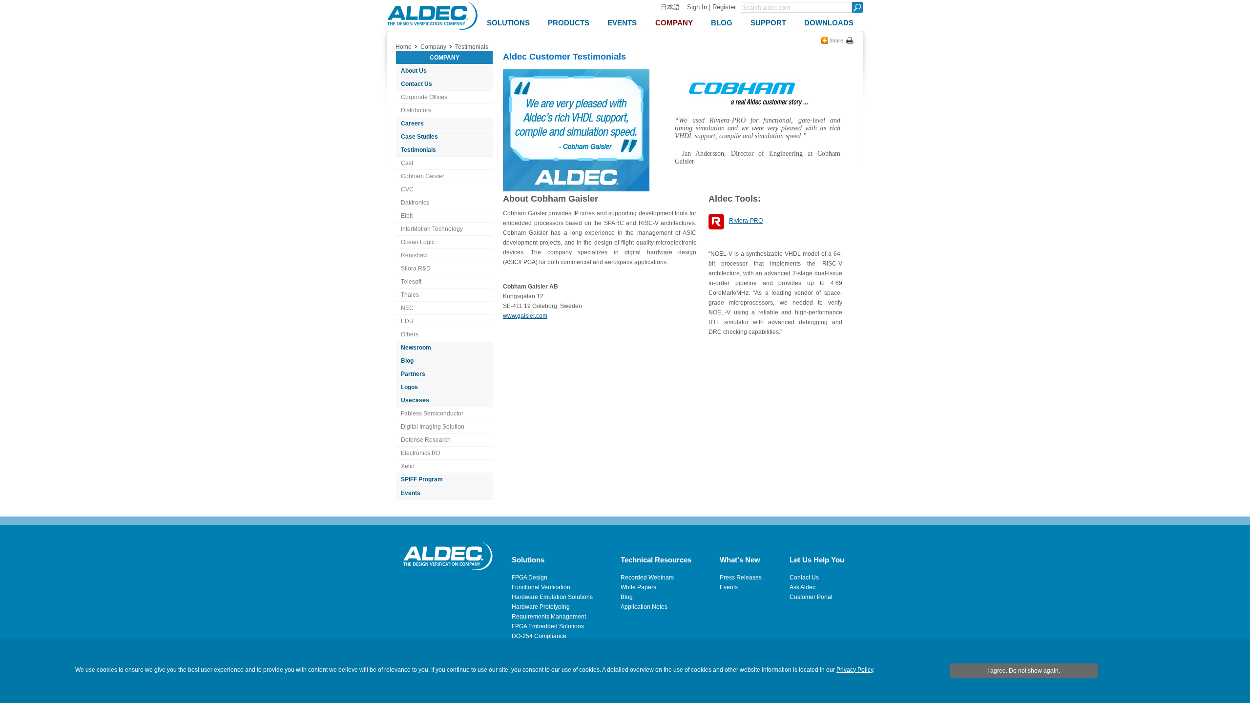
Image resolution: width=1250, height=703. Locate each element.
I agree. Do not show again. (1023, 670)
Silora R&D (416, 268)
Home (404, 46)
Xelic (407, 466)
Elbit (407, 215)
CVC (407, 189)
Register (724, 7)
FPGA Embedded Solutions (548, 626)
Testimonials (418, 149)
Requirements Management (549, 616)
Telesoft (411, 281)
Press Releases (741, 577)
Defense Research (426, 439)
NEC (407, 308)
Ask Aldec (802, 587)
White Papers (638, 587)
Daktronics (415, 202)
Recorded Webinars (647, 577)
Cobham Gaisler (422, 176)
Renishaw (414, 255)
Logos (409, 387)
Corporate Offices (424, 97)
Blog (407, 360)
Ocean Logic (418, 242)
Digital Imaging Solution (432, 426)
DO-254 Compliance (539, 636)
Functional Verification (541, 587)
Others (409, 334)
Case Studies (419, 136)
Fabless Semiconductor (432, 413)
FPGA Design (529, 577)
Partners (413, 374)
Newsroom (416, 347)
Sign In (697, 7)
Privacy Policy (854, 669)
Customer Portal (811, 597)
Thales (410, 294)
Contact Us (416, 84)
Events (410, 493)
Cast (407, 163)
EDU (407, 321)
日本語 (670, 7)
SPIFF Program (422, 479)
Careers (412, 123)
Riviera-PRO (746, 220)
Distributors (416, 110)
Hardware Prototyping (541, 606)
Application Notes (644, 606)
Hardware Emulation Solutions (552, 597)
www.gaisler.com (525, 315)
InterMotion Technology (432, 229)
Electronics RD (420, 453)
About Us (414, 70)
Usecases (415, 400)
